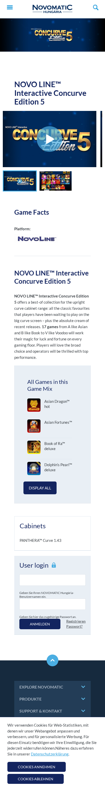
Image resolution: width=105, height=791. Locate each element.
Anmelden (40, 624)
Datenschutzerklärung (50, 754)
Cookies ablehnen (35, 779)
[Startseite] (52, 9)
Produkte (30, 698)
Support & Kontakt (40, 710)
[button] (20, 180)
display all (40, 488)
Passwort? (74, 626)
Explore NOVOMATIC (41, 686)
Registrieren (76, 621)
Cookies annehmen (36, 767)
